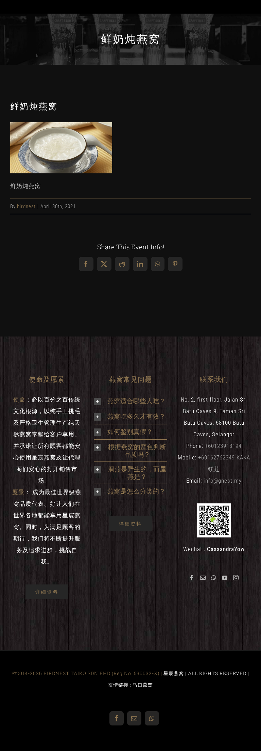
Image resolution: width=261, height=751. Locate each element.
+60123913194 (223, 445)
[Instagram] (236, 577)
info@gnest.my (223, 480)
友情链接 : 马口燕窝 (130, 685)
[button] (130, 401)
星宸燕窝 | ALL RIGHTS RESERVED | (206, 673)
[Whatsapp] (213, 577)
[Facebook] (192, 577)
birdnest (26, 206)
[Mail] (203, 577)
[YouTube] (225, 577)
